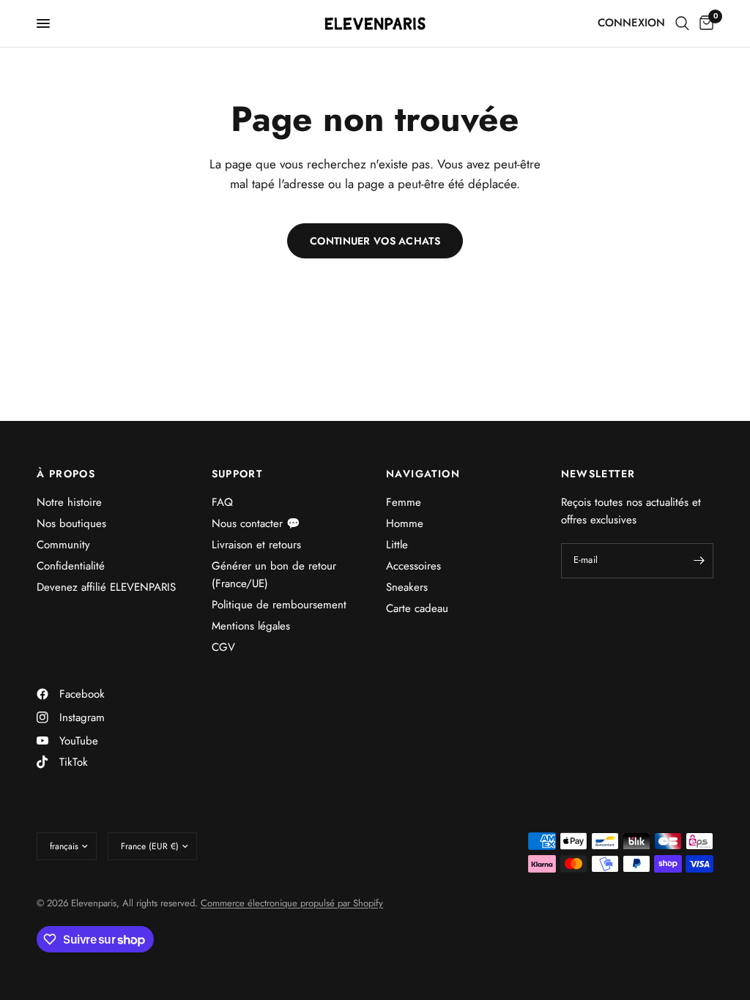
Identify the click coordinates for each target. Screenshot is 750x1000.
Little (397, 545)
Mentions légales (251, 626)
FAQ (222, 502)
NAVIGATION (423, 474)
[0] (703, 23)
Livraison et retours (256, 545)
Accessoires (413, 566)
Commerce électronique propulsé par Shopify (292, 903)
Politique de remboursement (279, 605)
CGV (223, 647)
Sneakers (407, 587)
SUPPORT (237, 474)
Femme (403, 502)
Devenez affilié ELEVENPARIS (106, 587)
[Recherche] (682, 23)
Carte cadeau (417, 608)
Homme (404, 523)
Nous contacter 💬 (256, 523)
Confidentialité (71, 566)
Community (63, 545)
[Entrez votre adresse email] (698, 560)
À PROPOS (66, 474)
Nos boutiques (71, 523)
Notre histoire (69, 502)
